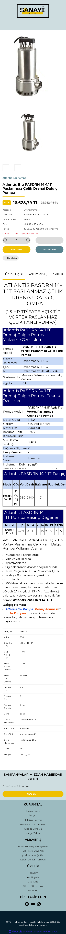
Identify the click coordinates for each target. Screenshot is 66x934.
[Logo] (33, 11)
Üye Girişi (33, 881)
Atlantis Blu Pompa (14, 178)
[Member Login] (33, 24)
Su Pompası (17, 613)
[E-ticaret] (32, 931)
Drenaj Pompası (32, 209)
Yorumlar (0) (38, 274)
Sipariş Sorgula (33, 828)
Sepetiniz (33, 890)
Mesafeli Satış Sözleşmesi (33, 846)
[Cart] (59, 24)
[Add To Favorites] (49, 240)
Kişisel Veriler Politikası (33, 859)
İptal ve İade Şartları (33, 855)
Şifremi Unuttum (33, 886)
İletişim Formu (33, 819)
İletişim (33, 815)
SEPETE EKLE (16, 249)
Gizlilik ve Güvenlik (33, 850)
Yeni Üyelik (33, 877)
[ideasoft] (15, 931)
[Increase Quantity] (27, 240)
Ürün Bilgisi (14, 274)
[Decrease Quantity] (5, 240)
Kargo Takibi (33, 833)
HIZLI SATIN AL (49, 249)
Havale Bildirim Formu (33, 824)
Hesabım (33, 872)
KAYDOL (31, 794)
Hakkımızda (33, 811)
